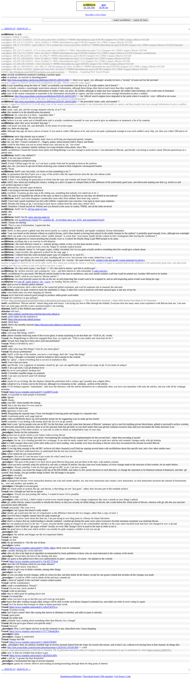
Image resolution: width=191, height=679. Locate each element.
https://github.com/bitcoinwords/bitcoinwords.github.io (34, 314)
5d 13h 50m (89, 7)
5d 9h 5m (103, 7)
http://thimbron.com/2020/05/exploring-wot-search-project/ (37, 72)
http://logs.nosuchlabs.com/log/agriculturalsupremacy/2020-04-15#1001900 (42, 647)
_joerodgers (7, 432)
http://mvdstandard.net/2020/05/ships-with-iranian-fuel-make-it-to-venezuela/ (45, 300)
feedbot (4, 72)
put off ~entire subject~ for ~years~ (34, 281)
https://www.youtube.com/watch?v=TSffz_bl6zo (32, 548)
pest (104, 5)
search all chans (140, 20)
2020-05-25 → (24, 28)
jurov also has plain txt (39, 217)
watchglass (6, 37)
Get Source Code (122, 676)
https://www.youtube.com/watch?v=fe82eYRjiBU (33, 642)
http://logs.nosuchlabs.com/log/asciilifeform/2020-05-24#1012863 (46, 101)
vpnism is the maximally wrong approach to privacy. (120, 260)
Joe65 (4, 150)
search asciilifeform (122, 20)
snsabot (4, 82)
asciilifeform (89, 4)
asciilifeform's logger (29, 220)
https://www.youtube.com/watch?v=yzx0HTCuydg (33, 392)
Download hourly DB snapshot (98, 676)
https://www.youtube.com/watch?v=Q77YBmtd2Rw (34, 631)
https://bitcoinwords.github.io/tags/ (24, 319)
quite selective (100, 271)
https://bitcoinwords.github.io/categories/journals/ (58, 324)
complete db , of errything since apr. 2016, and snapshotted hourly (74, 220)
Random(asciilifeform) (71, 676)
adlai (3, 74)
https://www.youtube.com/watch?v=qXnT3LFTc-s (33, 607)
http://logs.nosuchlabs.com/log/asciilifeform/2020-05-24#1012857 (46, 96)
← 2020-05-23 (8, 28)
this (16, 260)
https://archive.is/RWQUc (159, 650)
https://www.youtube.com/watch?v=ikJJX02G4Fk (33, 655)
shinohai (5, 308)
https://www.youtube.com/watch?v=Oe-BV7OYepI (33, 561)
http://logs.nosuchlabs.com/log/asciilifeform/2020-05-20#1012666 (38, 80)
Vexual (4, 298)
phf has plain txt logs (37, 209)
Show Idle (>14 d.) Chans (95, 14)
